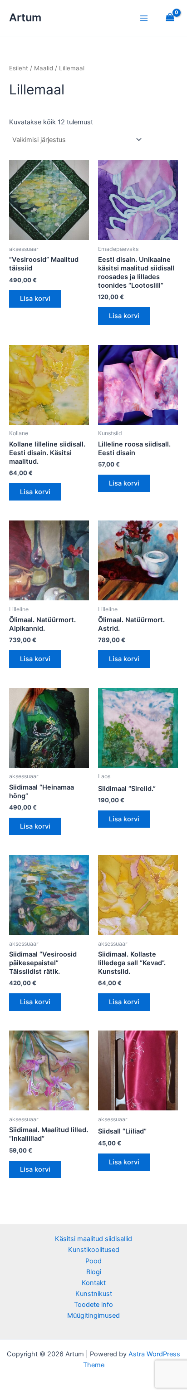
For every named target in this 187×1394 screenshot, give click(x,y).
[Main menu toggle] (144, 18)
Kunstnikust (93, 1294)
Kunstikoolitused (93, 1250)
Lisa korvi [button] (35, 299)
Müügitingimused (93, 1315)
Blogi (93, 1272)
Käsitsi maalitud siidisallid (93, 1239)
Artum (25, 17)
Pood (93, 1261)
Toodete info (93, 1305)
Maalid (43, 68)
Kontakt (94, 1283)
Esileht (18, 68)
